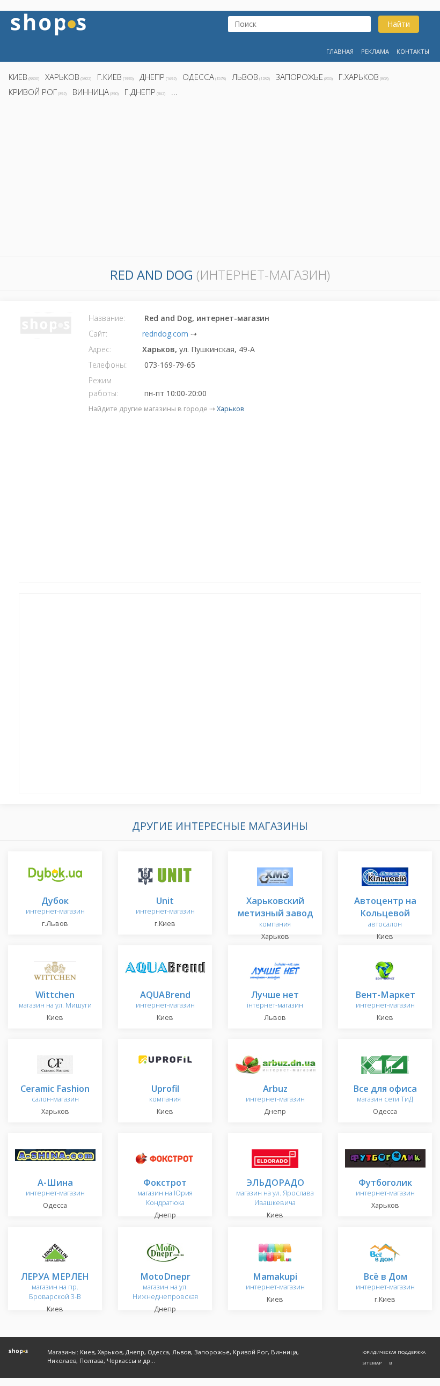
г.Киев (109, 76)
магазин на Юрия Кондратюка (165, 1193)
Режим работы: (103, 386)
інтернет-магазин (275, 1000)
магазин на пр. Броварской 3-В (55, 1287)
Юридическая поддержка (394, 1352)
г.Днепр (140, 91)
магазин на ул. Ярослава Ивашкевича (275, 1193)
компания (275, 913)
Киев (18, 76)
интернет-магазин (55, 906)
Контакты (413, 51)
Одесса (198, 76)
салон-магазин (55, 1094)
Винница (90, 91)
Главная (340, 51)
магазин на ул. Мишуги (55, 1000)
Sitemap (372, 1363)
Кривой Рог (33, 91)
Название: (107, 318)
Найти (398, 24)
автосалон (385, 913)
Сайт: (98, 334)
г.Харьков (359, 76)
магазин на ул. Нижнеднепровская (165, 1287)
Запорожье (299, 76)
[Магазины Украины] (48, 23)
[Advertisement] (220, 180)
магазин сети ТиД (385, 1094)
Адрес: (100, 349)
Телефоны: (108, 365)
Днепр (152, 76)
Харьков (62, 76)
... (174, 91)
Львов (245, 76)
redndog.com (165, 334)
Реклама (375, 51)
